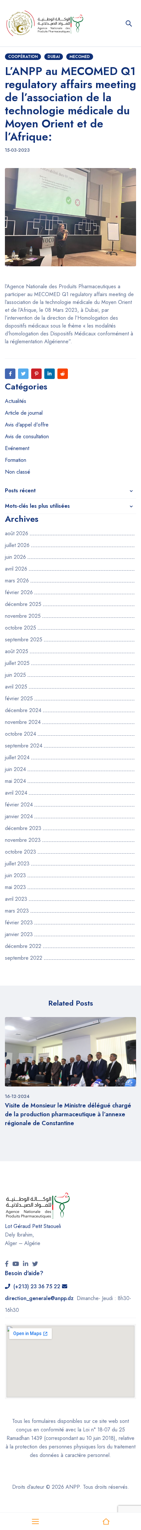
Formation (15, 460)
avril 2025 (16, 687)
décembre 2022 (23, 946)
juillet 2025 (17, 663)
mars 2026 (17, 580)
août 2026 (16, 533)
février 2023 (19, 922)
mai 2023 (15, 887)
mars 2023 (17, 911)
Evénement (17, 448)
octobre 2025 (20, 628)
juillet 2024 (17, 757)
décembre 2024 (23, 710)
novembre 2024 (23, 722)
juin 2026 (15, 557)
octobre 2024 (20, 734)
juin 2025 (15, 675)
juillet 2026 (17, 545)
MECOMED (80, 57)
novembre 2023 (23, 840)
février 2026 (19, 592)
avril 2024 (16, 793)
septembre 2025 (23, 639)
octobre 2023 (20, 852)
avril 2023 (16, 899)
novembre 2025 (23, 616)
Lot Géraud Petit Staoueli (33, 1226)
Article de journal (24, 413)
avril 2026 (16, 569)
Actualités (15, 401)
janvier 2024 (19, 816)
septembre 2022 (23, 958)
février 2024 (19, 805)
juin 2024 (15, 769)
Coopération (23, 57)
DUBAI (54, 57)
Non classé (17, 472)
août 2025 (16, 651)
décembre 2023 (23, 828)
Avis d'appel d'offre (27, 424)
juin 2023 (15, 875)
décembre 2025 (23, 604)
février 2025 (19, 698)
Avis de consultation (27, 436)
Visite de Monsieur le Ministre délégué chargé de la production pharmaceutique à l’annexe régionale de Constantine (68, 1114)
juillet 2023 (17, 863)
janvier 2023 (19, 934)
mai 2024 (15, 781)
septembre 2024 (23, 746)
